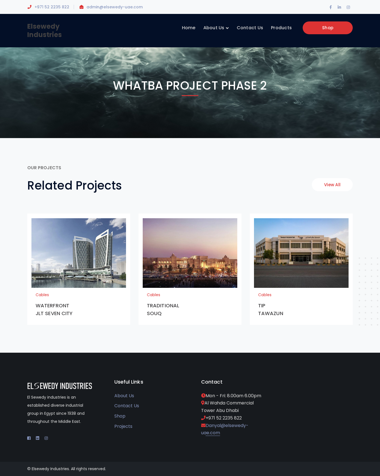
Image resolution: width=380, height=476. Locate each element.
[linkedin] (37, 438)
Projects (123, 426)
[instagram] (46, 438)
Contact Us (126, 406)
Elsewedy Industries (44, 30)
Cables (42, 295)
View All (332, 185)
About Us (124, 395)
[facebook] (29, 438)
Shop (327, 28)
